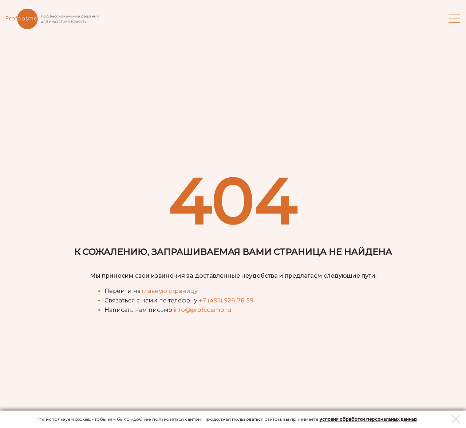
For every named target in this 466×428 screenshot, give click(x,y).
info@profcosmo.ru (202, 309)
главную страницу (170, 291)
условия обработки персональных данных (368, 419)
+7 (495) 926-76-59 (226, 300)
